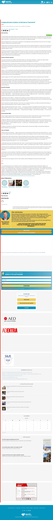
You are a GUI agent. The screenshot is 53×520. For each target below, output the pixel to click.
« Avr (3, 432)
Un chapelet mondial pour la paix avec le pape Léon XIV (15, 391)
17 (33, 426)
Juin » (5, 432)
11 (40, 424)
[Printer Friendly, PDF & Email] (49, 35)
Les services (23, 507)
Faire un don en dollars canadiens (26, 232)
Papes (16, 29)
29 (19, 430)
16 (26, 426)
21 (12, 428)
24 (33, 428)
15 (19, 426)
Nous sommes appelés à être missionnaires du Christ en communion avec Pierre (15, 372)
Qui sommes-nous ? (11, 507)
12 (47, 424)
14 (12, 426)
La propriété (18, 507)
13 (5, 426)
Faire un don (26, 230)
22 (19, 428)
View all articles (4, 204)
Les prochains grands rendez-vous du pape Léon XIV (12, 447)
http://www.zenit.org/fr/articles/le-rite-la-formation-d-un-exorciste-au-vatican (18, 175)
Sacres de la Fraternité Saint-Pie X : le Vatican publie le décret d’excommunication (19, 386)
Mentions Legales (29, 507)
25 (40, 428)
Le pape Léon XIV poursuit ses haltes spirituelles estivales (13, 454)
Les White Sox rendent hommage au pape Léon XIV (10, 375)
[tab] (21, 484)
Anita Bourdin (11, 29)
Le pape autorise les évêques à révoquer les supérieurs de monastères (17, 407)
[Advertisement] (26, 12)
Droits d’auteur (36, 507)
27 (5, 430)
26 (47, 428)
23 (26, 428)
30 (26, 430)
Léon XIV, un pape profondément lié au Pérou (10, 439)
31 (33, 430)
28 (12, 430)
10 (33, 424)
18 (40, 426)
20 (5, 428)
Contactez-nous (42, 507)
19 (47, 426)
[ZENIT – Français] (15, 2)
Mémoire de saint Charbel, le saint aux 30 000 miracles (15, 396)
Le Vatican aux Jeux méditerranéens (8, 377)
